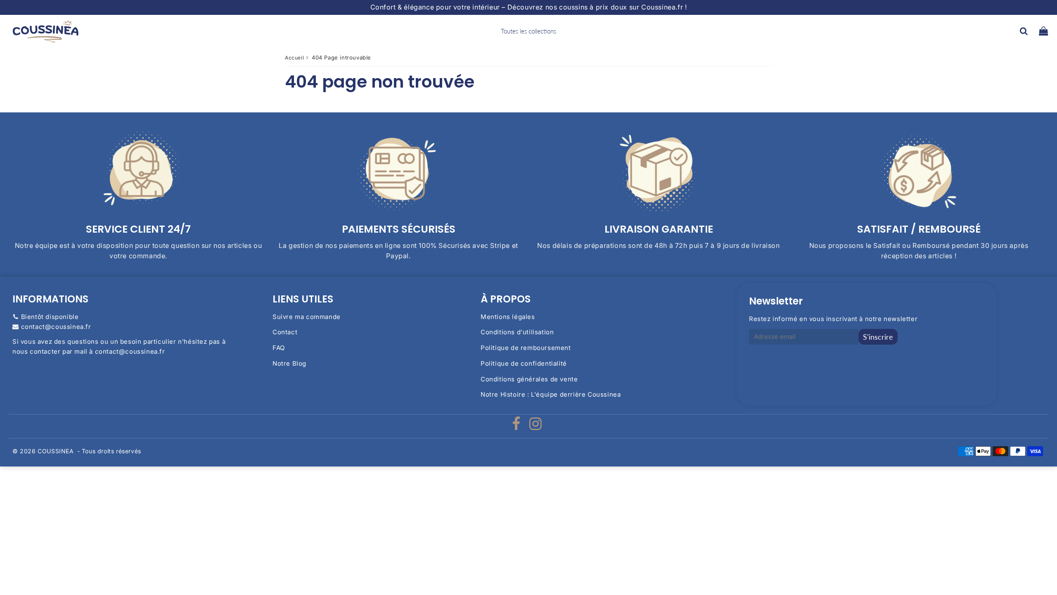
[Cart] (1043, 31)
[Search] (1023, 31)
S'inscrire (878, 336)
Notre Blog (289, 363)
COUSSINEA (55, 451)
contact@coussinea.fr (56, 327)
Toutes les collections (528, 31)
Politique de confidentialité (524, 363)
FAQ (279, 348)
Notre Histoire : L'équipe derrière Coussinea (551, 394)
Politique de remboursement (526, 348)
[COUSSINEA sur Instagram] (535, 427)
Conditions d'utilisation (517, 332)
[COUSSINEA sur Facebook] (517, 427)
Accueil (294, 58)
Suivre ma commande (307, 317)
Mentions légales (508, 317)
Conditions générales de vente (529, 379)
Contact (285, 332)
